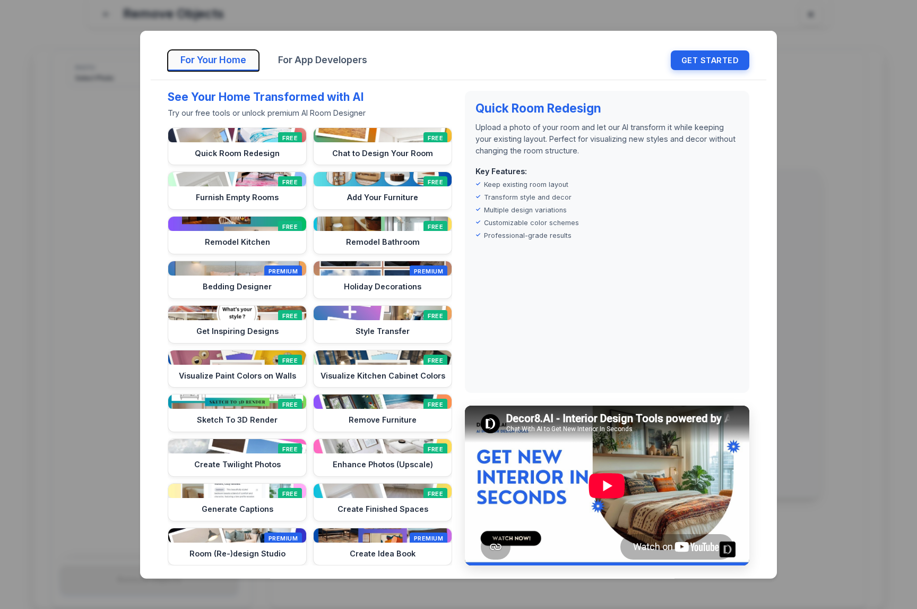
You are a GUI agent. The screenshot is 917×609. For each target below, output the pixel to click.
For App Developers (322, 59)
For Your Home (213, 59)
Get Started (710, 60)
